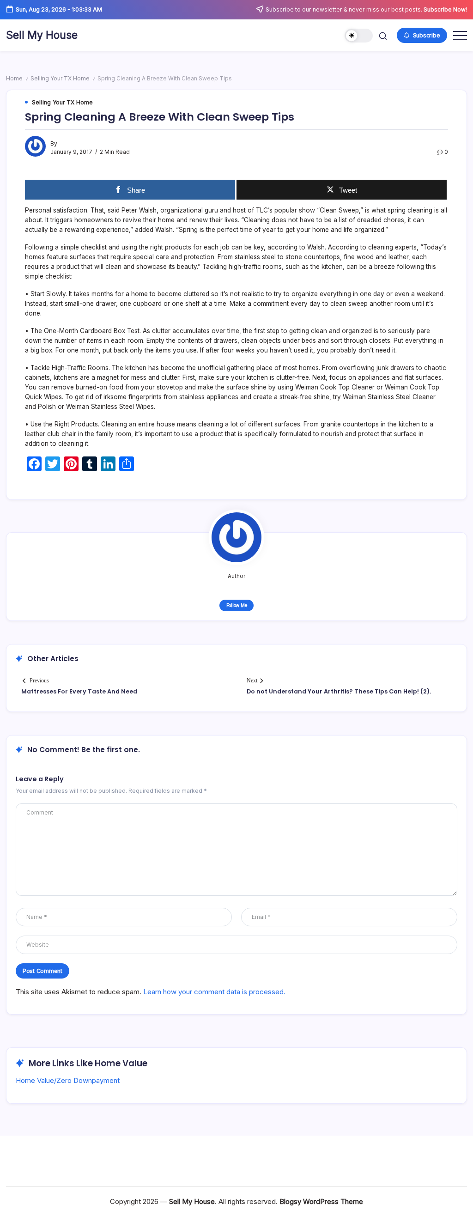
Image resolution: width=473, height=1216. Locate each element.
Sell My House (42, 35)
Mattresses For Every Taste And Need (79, 691)
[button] (359, 36)
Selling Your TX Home (60, 78)
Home (14, 78)
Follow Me (236, 605)
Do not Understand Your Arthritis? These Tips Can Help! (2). (339, 691)
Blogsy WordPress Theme (321, 1201)
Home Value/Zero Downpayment (68, 1080)
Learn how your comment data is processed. (214, 991)
